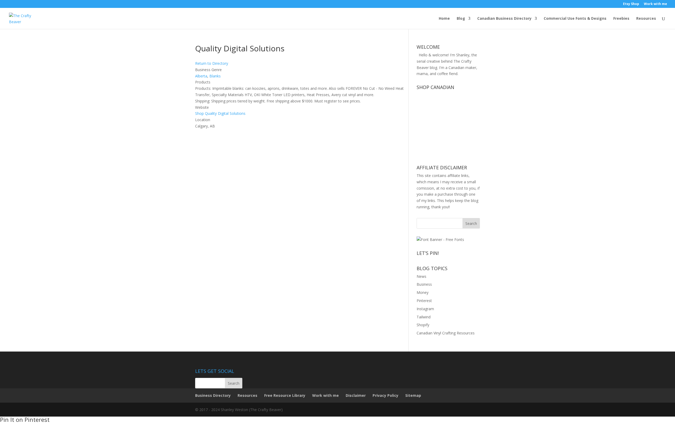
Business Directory (213, 395)
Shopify (423, 324)
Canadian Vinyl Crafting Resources (446, 332)
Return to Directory (211, 63)
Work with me (655, 4)
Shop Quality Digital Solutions (220, 113)
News (421, 276)
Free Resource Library (284, 395)
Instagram (425, 308)
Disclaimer (356, 395)
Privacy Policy (385, 395)
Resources (646, 19)
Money (422, 292)
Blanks (215, 75)
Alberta (201, 75)
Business (424, 284)
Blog (461, 19)
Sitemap (413, 395)
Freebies (621, 19)
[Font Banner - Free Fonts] (440, 239)
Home (444, 19)
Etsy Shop (631, 4)
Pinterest (424, 300)
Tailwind (424, 316)
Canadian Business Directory (504, 19)
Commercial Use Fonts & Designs (575, 19)
